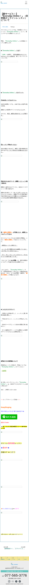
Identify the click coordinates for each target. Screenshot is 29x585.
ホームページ (19, 534)
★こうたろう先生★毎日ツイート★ (13, 426)
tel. (14, 576)
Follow (25, 426)
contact (25, 559)
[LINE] (19, 558)
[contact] (24, 558)
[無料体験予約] (1, 558)
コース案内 (8, 559)
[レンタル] (13, 558)
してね (3, 428)
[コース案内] (7, 558)
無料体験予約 (3, 559)
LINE (19, 559)
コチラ (4, 371)
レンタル (13, 559)
